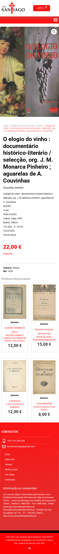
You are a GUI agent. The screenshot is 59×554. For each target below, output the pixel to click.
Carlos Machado (44, 403)
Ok (29, 548)
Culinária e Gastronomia (22, 125)
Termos (8, 464)
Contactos (10, 479)
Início (5, 125)
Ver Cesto (9, 474)
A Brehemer (14, 401)
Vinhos (39, 125)
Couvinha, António (13, 187)
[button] (55, 20)
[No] (55, 543)
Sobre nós (10, 459)
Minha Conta (11, 469)
